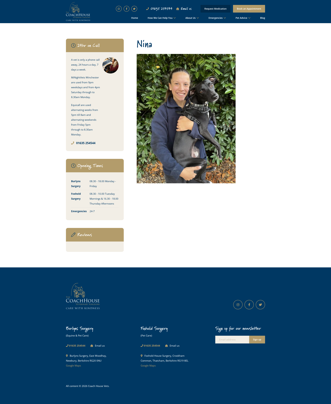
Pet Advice (241, 17)
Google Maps (73, 365)
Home (134, 17)
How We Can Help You (160, 17)
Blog (262, 17)
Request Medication (215, 8)
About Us (190, 17)
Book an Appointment (249, 8)
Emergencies (216, 17)
